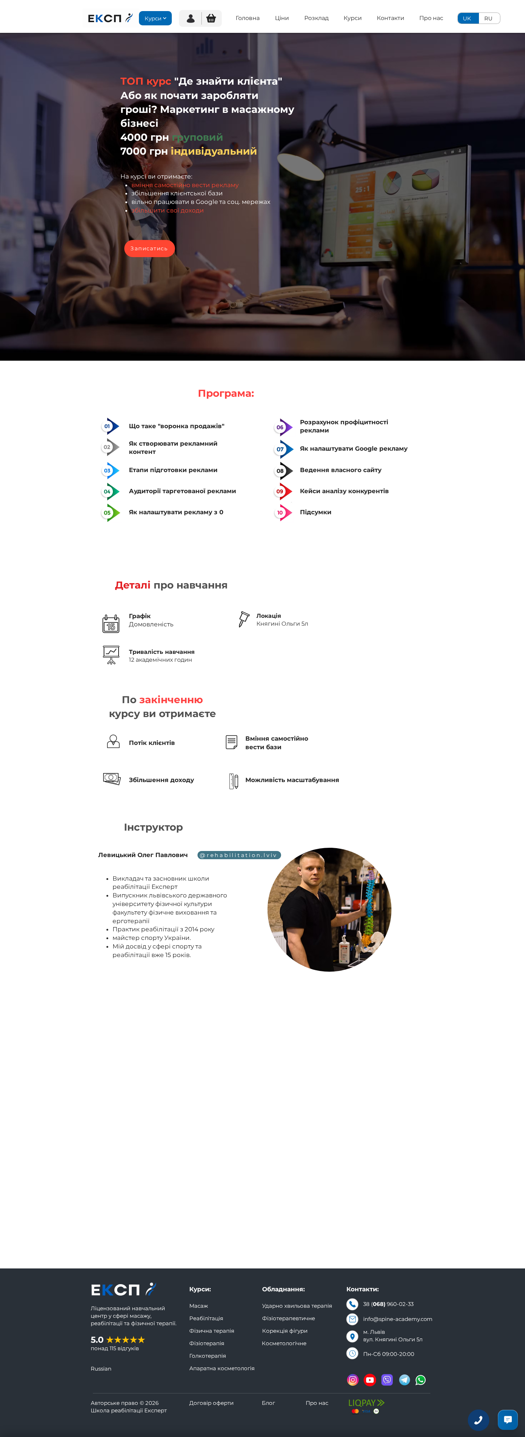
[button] (211, 18)
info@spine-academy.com (397, 1319)
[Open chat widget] (508, 1420)
